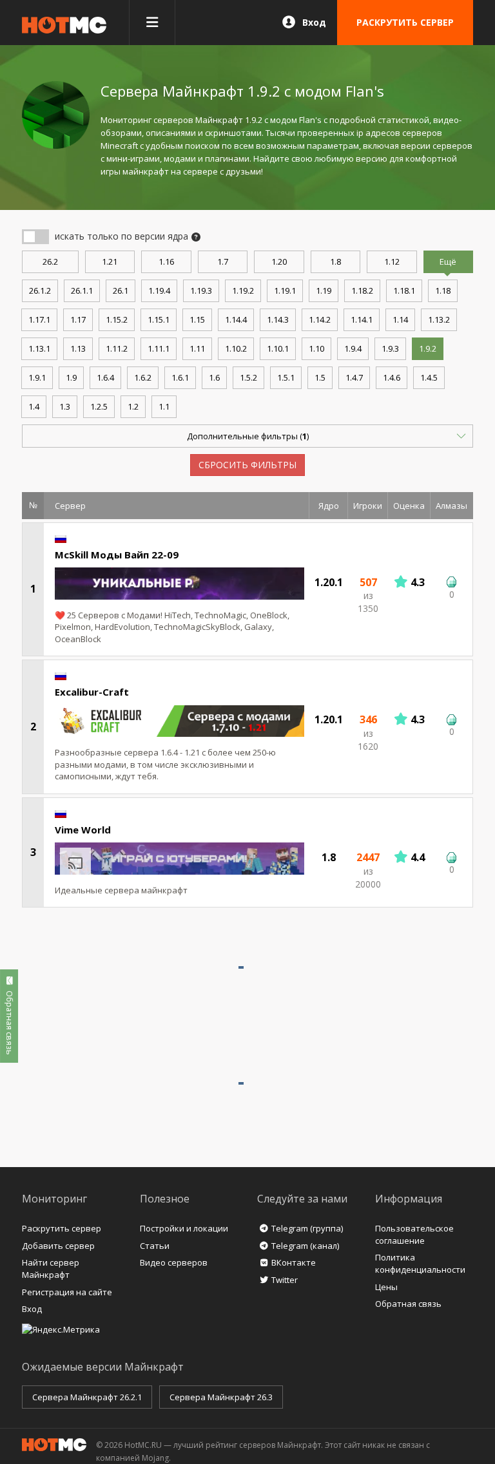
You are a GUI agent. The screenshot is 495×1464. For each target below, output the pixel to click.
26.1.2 (40, 290)
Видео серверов (174, 1262)
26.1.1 (82, 290)
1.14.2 (320, 319)
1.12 (392, 261)
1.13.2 (439, 319)
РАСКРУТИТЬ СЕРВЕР (405, 22)
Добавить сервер (58, 1245)
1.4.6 (391, 377)
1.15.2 (117, 319)
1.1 (164, 406)
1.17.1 (39, 319)
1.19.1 (285, 290)
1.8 (335, 261)
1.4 (33, 406)
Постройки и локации (184, 1228)
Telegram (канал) (305, 1245)
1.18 (443, 290)
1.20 (279, 261)
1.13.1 (39, 348)
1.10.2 (236, 348)
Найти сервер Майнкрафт (50, 1268)
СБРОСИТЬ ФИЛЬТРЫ (247, 465)
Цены (386, 1287)
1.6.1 (180, 377)
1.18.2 (362, 290)
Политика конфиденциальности (420, 1263)
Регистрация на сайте (67, 1292)
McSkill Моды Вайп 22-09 (117, 554)
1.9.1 (37, 377)
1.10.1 (278, 348)
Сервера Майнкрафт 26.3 (221, 1397)
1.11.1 (159, 348)
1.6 (214, 377)
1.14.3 (278, 319)
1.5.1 (286, 377)
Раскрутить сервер (61, 1228)
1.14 (400, 319)
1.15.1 (159, 319)
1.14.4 (236, 319)
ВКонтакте (293, 1262)
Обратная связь (408, 1303)
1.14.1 (362, 319)
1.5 (320, 377)
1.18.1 (404, 290)
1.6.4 (105, 377)
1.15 (197, 319)
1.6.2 (142, 377)
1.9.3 (390, 348)
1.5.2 (248, 377)
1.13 (78, 348)
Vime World (83, 829)
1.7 (222, 261)
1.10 (316, 348)
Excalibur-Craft (92, 691)
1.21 (109, 261)
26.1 (120, 290)
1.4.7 (354, 377)
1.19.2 (243, 290)
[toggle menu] (152, 22)
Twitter (284, 1280)
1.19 (323, 290)
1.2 (133, 406)
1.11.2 (117, 348)
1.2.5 (99, 406)
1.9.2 (427, 348)
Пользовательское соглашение (414, 1234)
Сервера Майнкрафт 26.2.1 (87, 1397)
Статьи (155, 1245)
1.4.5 (429, 377)
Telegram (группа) (307, 1228)
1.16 (166, 261)
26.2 (50, 261)
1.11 (197, 348)
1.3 (64, 406)
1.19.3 (201, 290)
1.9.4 (353, 348)
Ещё (448, 261)
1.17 (78, 319)
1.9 (71, 377)
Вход (314, 22)
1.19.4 (159, 290)
